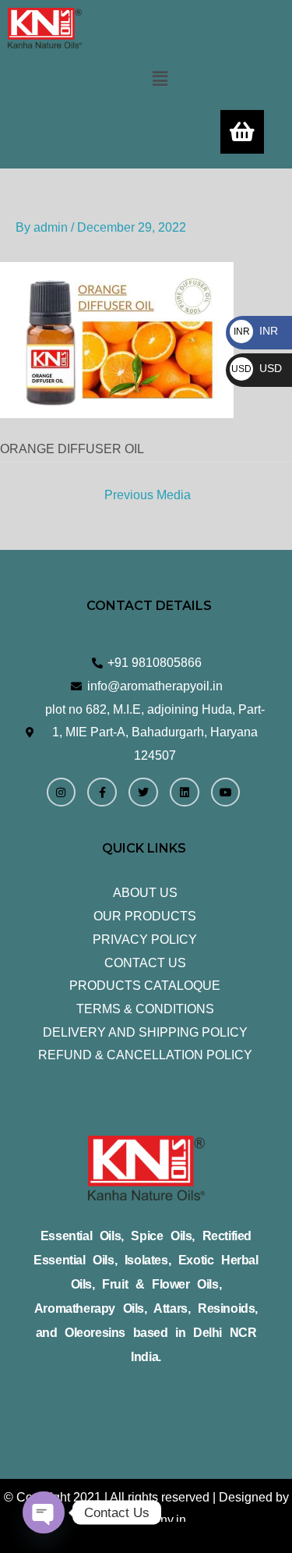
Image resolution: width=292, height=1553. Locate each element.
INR (256, 330)
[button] (159, 79)
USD (256, 368)
